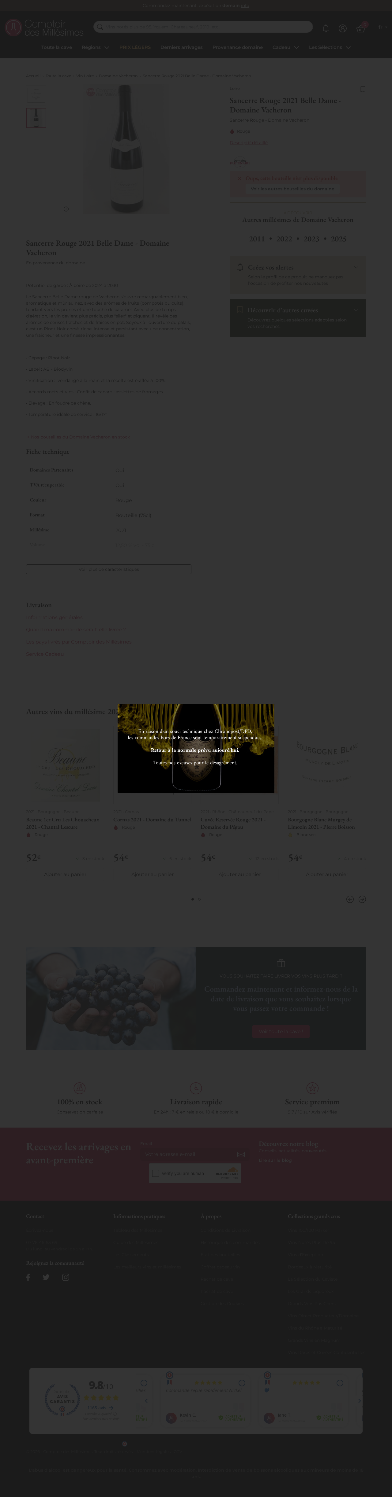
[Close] (267, 711)
